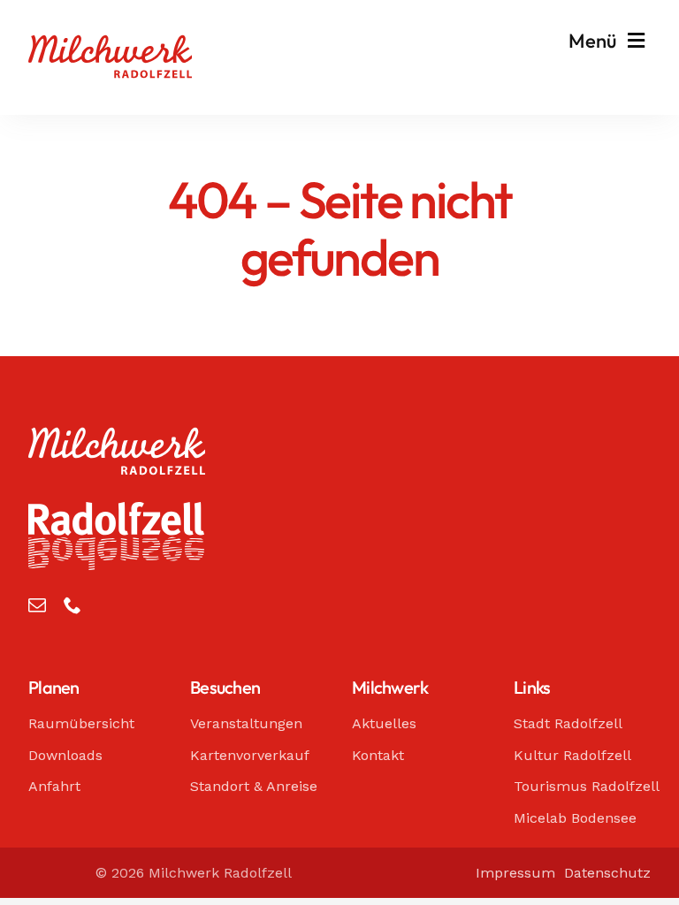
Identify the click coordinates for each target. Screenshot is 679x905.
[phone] (72, 605)
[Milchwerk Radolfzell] (110, 43)
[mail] (37, 605)
